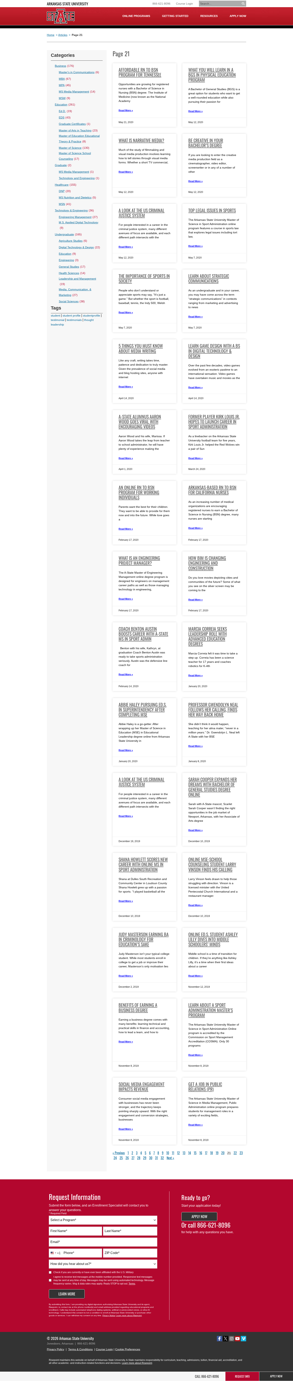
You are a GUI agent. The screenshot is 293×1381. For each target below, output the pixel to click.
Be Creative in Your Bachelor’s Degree (205, 142)
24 (115, 1157)
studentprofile (91, 315)
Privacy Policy (55, 1349)
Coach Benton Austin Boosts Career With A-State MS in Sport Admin (143, 633)
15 (195, 1152)
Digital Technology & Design (79, 247)
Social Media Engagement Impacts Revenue (141, 1086)
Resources (209, 16)
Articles (62, 34)
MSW (64, 98)
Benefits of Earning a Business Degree (138, 1007)
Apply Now (238, 16)
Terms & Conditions (80, 1349)
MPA (65, 85)
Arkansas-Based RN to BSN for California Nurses (212, 489)
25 (121, 1157)
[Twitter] (225, 1338)
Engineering (69, 260)
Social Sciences (72, 301)
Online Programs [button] (136, 16)
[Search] (243, 4)
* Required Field (58, 1213)
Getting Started (175, 16)
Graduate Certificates (74, 123)
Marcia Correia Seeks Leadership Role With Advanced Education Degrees (207, 636)
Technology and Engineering (79, 178)
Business (64, 65)
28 (138, 1157)
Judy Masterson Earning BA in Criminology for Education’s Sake (144, 939)
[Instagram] (231, 1338)
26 (127, 1157)
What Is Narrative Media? (141, 140)
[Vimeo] (243, 1338)
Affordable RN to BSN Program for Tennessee (140, 72)
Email (55, 1242)
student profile (72, 315)
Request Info (242, 1376)
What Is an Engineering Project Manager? (139, 560)
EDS (65, 117)
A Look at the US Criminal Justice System (141, 212)
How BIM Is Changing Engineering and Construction (207, 563)
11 (173, 1152)
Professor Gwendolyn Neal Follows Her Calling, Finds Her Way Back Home (213, 709)
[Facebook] (219, 1338)
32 (162, 1157)
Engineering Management (78, 217)
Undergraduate (68, 234)
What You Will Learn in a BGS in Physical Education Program (212, 74)
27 (133, 1157)
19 (217, 1152)
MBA (65, 78)
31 (156, 1157)
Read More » (126, 110)
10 (167, 1152)
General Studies (72, 266)
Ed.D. (65, 111)
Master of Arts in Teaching (78, 130)
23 (241, 1152)
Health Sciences (72, 273)
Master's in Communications (79, 72)
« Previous (119, 1152)
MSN (65, 204)
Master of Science (74, 147)
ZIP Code (112, 1253)
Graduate (63, 165)
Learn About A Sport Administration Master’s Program (210, 1010)
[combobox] (103, 1220)
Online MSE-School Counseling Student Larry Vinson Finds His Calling (212, 864)
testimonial (57, 320)
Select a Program (63, 1220)
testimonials (74, 320)
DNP (65, 191)
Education (65, 104)
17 (206, 1152)
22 (235, 1152)
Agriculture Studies (73, 240)
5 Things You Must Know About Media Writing (141, 348)
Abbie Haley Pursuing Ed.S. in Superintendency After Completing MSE (142, 709)
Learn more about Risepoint (129, 1315)
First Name (58, 1231)
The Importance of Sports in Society (144, 278)
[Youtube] (237, 1338)
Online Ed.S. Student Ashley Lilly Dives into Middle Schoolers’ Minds (213, 939)
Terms (132, 1283)
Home (50, 34)
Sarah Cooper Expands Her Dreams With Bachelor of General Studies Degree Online (212, 787)
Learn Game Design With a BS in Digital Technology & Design (214, 350)
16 (200, 1152)
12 (178, 1152)
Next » (170, 1157)
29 (144, 1157)
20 (222, 1152)
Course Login (184, 3)
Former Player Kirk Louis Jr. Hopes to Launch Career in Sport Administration (214, 421)
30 (150, 1157)
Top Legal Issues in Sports (212, 210)
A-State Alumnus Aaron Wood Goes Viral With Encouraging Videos (140, 421)
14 (189, 1152)
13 (184, 1152)
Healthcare (65, 184)
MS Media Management (77, 91)
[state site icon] (61, 16)
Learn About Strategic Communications (208, 278)
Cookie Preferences (127, 1349)
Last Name (113, 1231)
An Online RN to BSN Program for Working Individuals (139, 492)
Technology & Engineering (74, 210)
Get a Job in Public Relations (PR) (205, 1086)
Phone (69, 1253)
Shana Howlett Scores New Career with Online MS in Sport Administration (143, 864)
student (55, 315)
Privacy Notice (108, 1315)
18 (211, 1152)
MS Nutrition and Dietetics (77, 197)
